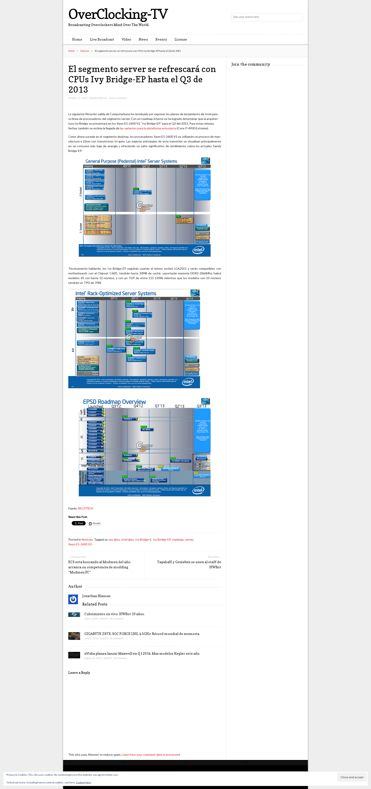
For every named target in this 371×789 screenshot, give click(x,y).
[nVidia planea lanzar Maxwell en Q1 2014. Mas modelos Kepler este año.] (74, 656)
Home (77, 39)
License (181, 39)
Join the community (250, 64)
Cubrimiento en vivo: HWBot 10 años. (114, 614)
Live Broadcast (102, 39)
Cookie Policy (83, 782)
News (143, 39)
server (189, 539)
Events (161, 39)
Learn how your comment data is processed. (151, 754)
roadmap (178, 539)
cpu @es (114, 539)
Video (126, 39)
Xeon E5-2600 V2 (80, 544)
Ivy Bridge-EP (162, 539)
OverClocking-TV (117, 14)
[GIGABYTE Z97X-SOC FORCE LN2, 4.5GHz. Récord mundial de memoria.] (74, 637)
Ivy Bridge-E (143, 539)
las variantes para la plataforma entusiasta (148, 128)
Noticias (84, 50)
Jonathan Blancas (98, 97)
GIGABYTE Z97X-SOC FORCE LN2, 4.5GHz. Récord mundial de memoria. (142, 634)
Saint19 (104, 618)
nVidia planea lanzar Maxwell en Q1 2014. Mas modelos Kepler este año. (142, 653)
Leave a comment (118, 97)
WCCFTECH (85, 508)
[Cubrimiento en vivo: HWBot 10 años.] (74, 615)
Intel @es (127, 539)
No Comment (116, 618)
